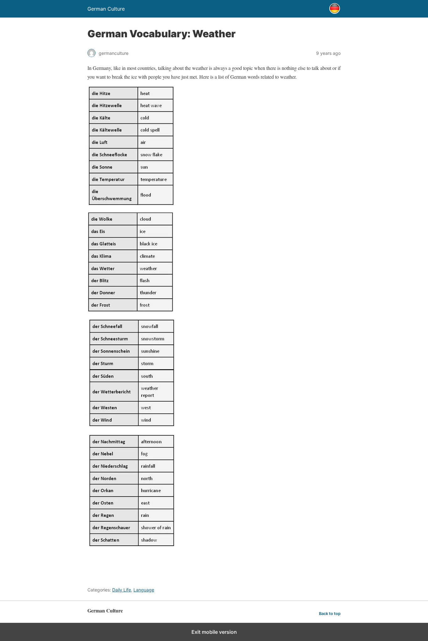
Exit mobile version (214, 632)
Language (143, 589)
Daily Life (121, 589)
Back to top (330, 613)
